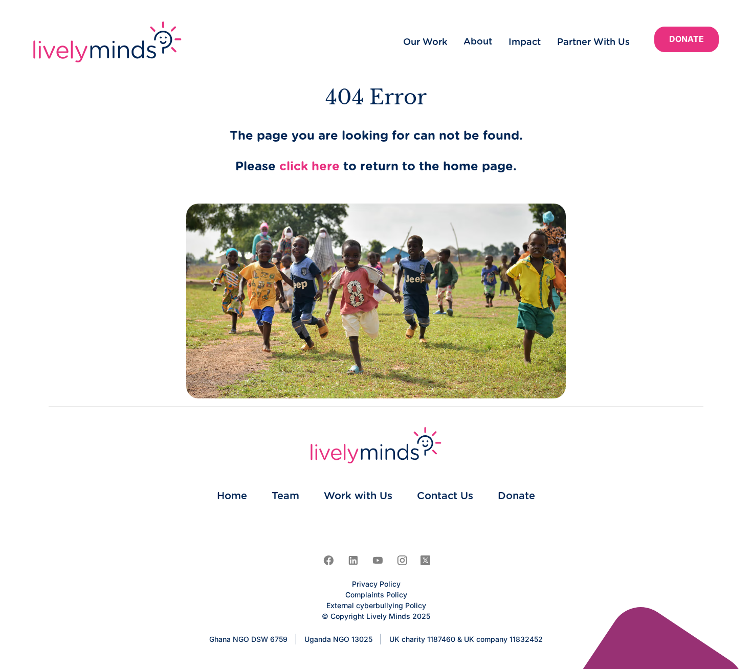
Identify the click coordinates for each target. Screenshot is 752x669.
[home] (107, 41)
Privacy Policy (376, 583)
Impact (524, 42)
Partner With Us (593, 42)
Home (232, 496)
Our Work (425, 42)
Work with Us (358, 496)
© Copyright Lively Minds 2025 (376, 616)
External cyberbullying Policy (376, 605)
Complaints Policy (376, 594)
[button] (477, 42)
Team (285, 496)
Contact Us (445, 496)
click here (309, 167)
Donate (686, 39)
